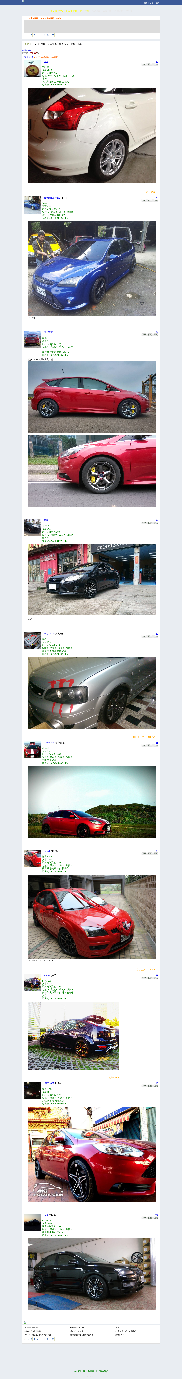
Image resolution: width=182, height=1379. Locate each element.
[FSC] (23, 1)
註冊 (151, 3)
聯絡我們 (103, 1371)
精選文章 (96, 11)
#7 (157, 851)
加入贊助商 (79, 1371)
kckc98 (47, 975)
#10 (156, 1215)
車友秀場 (52, 44)
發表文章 (126, 35)
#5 (157, 633)
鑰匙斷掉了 (119, 1335)
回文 (150, 64)
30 (53, 35)
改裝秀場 (107, 11)
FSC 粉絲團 (71, 11)
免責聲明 (92, 1371)
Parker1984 (49, 742)
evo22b (47, 851)
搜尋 (145, 3)
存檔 (24, 50)
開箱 (73, 44)
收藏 (29, 50)
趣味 (80, 44)
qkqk (46, 1215)
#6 (157, 742)
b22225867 (49, 1083)
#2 (157, 197)
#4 (157, 520)
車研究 (129, 11)
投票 (139, 35)
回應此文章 (152, 35)
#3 (157, 332)
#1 (157, 61)
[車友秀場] (29, 57)
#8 (157, 975)
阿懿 (46, 520)
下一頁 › (47, 35)
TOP (144, 64)
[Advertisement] (91, 26)
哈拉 (33, 44)
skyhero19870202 (52, 198)
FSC (25, 18)
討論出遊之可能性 (76, 1331)
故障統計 (118, 11)
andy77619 (49, 633)
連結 (156, 64)
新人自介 (63, 44)
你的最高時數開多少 (31, 1328)
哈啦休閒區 (33, 18)
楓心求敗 (48, 332)
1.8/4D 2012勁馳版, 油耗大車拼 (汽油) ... (38, 1335)
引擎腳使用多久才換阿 (32, 1331)
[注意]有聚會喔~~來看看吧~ (126, 1331)
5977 (117, 1328)
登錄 (157, 3)
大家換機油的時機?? (77, 1328)
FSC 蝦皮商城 (56, 11)
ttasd (46, 61)
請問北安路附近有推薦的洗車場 (81, 1335)
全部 (26, 44)
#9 (157, 1083)
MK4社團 (84, 11)
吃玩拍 (41, 44)
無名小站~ (113, 1077)
